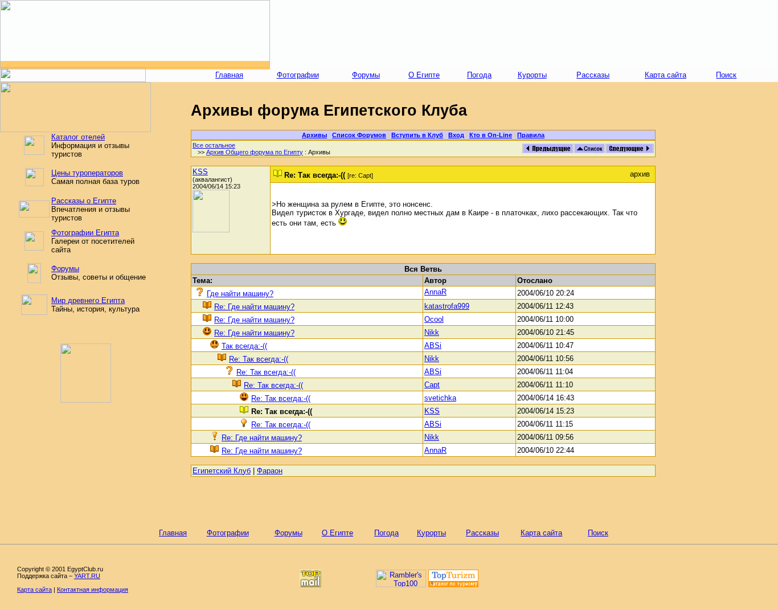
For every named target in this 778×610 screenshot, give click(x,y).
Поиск (726, 75)
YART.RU (87, 575)
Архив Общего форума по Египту (254, 152)
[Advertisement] (524, 34)
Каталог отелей (78, 137)
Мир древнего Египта (88, 300)
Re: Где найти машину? (254, 306)
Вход (456, 135)
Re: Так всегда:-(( (258, 359)
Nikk (431, 332)
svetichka (440, 398)
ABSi (432, 345)
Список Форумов (359, 135)
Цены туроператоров (87, 173)
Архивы (314, 135)
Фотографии (298, 75)
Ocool (434, 319)
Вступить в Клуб (417, 135)
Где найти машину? (240, 293)
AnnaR (435, 292)
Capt (432, 384)
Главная (229, 75)
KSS (200, 171)
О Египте (424, 75)
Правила (530, 135)
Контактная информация (92, 589)
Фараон (269, 470)
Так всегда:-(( (244, 346)
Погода (479, 75)
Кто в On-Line (490, 135)
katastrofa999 (446, 306)
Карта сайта (665, 75)
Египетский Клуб (222, 470)
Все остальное (214, 145)
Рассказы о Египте (83, 200)
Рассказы (592, 75)
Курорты (532, 75)
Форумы (366, 75)
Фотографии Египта (85, 232)
